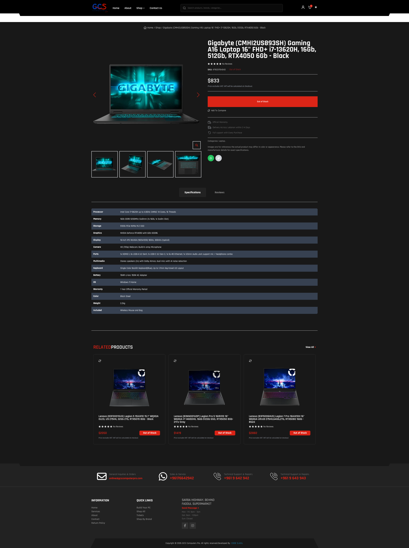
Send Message (190, 508)
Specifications (193, 192)
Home (116, 8)
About (127, 8)
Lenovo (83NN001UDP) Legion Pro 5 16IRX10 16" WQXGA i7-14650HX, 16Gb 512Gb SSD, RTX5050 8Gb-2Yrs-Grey (203, 419)
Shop (158, 27)
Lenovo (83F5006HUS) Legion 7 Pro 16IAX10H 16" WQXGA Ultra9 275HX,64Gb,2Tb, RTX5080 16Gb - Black (276, 419)
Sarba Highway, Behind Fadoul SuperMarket (198, 502)
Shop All (141, 511)
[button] (94, 94)
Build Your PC (143, 507)
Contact (95, 519)
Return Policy (98, 523)
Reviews (219, 192)
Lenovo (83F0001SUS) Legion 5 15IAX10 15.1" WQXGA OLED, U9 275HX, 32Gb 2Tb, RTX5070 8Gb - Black (128, 418)
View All (310, 347)
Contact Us (156, 8)
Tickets (140, 515)
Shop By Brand (144, 519)
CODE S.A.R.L (237, 543)
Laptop (222, 141)
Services (95, 511)
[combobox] (232, 8)
